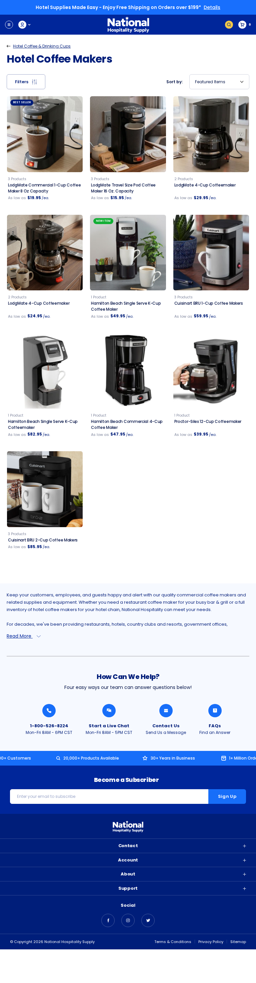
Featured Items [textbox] (210, 82)
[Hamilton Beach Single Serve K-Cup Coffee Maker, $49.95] (128, 252)
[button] (26, 81)
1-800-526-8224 (49, 726)
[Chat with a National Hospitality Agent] (109, 710)
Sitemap (238, 941)
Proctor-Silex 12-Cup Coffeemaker (207, 421)
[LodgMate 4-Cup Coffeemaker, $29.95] (211, 134)
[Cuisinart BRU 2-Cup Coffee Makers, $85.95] (45, 489)
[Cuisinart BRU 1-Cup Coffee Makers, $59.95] (211, 252)
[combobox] (219, 81)
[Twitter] (148, 920)
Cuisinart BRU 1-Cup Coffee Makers (208, 303)
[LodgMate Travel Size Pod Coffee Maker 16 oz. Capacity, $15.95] (128, 134)
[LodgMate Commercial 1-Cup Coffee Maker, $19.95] (45, 134)
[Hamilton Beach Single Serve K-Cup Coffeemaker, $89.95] (45, 371)
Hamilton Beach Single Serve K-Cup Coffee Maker (126, 306)
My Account (24, 25)
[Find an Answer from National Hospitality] (215, 710)
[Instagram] (128, 920)
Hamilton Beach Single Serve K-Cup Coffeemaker (43, 424)
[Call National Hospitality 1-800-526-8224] (49, 710)
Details (212, 7)
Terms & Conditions (172, 941)
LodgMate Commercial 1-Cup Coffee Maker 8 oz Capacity (44, 188)
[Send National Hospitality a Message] (166, 710)
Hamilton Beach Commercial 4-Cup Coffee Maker (127, 424)
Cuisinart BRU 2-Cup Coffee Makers (43, 540)
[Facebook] (108, 920)
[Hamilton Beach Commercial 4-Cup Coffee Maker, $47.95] (128, 371)
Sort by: (174, 82)
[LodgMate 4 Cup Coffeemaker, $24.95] (45, 252)
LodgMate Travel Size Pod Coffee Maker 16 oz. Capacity (123, 188)
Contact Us (166, 726)
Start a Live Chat (109, 726)
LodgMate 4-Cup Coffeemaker (205, 185)
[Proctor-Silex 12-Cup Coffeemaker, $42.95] (211, 371)
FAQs (215, 726)
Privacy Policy (210, 941)
